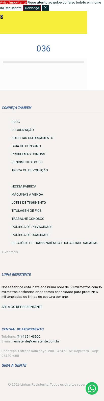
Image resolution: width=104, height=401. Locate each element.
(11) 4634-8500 (28, 336)
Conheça (32, 8)
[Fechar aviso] (45, 8)
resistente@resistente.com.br (36, 341)
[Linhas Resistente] (45, 20)
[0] (4, 18)
